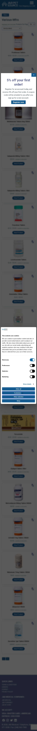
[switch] (32, 365)
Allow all (18, 389)
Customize (17, 393)
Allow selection (18, 397)
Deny (18, 401)
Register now (18, 102)
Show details (27, 384)
